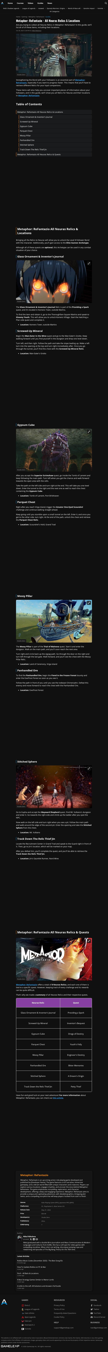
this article (58, 1098)
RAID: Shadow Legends (11, 8)
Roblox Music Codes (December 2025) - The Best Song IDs (40, 1261)
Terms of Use (59, 1309)
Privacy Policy (59, 1305)
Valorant (28, 1321)
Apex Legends (30, 1317)
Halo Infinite (29, 1313)
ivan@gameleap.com (98, 1328)
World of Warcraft (74, 8)
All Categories (54, 11)
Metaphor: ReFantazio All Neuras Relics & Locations (40, 112)
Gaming (24, 17)
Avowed (41, 8)
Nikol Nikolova (36, 31)
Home (18, 17)
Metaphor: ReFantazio (36, 17)
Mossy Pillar (25, 135)
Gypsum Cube (26, 126)
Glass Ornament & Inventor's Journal (36, 117)
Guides (48, 17)
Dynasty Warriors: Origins (56, 8)
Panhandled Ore (27, 140)
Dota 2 (27, 1305)
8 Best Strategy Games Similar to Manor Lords (35, 1280)
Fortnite (100, 8)
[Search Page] (106, 3)
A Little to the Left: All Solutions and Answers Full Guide (39, 1286)
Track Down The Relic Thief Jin (33, 149)
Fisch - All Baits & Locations (28, 1273)
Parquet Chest (26, 131)
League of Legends (28, 8)
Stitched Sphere (27, 145)
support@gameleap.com (64, 1328)
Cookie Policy (59, 1317)
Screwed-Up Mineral (29, 121)
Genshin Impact (89, 8)
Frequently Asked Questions (65, 1313)
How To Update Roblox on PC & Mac (31, 1267)
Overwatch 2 (30, 1325)
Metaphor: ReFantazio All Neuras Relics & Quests (39, 154)
